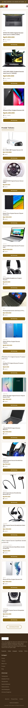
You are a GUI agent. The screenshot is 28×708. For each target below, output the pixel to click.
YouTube (21, 651)
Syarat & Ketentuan (6, 684)
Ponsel (3, 658)
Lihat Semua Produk (14, 626)
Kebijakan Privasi (5, 678)
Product (3, 666)
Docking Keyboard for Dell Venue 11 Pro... (14, 310)
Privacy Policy (14, 699)
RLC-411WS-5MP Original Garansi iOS (13, 150)
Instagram (15, 651)
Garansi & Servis (5, 686)
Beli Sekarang (14, 44)
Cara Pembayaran (6, 689)
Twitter (9, 651)
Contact (21, 699)
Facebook (4, 651)
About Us (7, 699)
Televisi (3, 661)
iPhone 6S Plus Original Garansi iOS (12, 579)
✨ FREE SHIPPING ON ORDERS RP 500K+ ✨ (14, 1)
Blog (3, 669)
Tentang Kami (5, 676)
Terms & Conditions (14, 702)
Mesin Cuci (4, 663)
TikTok (25, 651)
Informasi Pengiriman (6, 692)
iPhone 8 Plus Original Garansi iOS (13, 110)
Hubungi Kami (5, 681)
